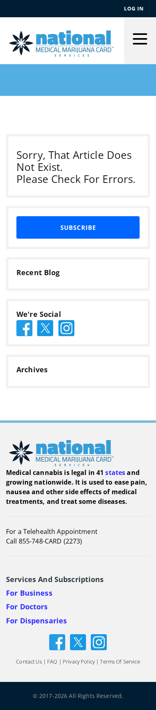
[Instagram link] (66, 327)
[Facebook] (57, 641)
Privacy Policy (79, 661)
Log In (134, 8)
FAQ (52, 661)
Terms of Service (120, 661)
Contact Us (29, 661)
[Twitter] (78, 641)
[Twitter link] (45, 327)
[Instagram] (99, 641)
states (115, 472)
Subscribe (78, 227)
